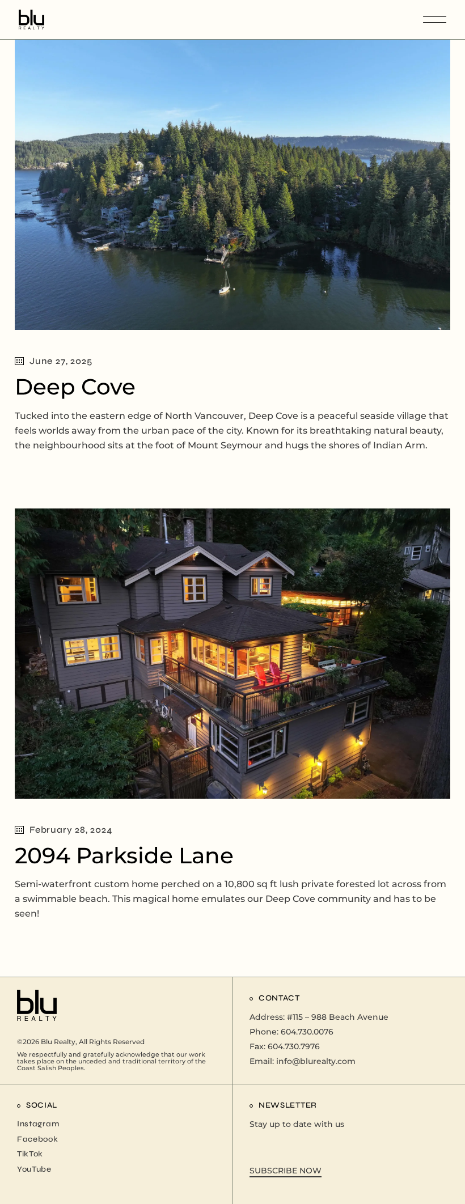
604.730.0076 (307, 1032)
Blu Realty (58, 1041)
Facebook (37, 1139)
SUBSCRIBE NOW (286, 1170)
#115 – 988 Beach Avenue (337, 1017)
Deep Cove (75, 386)
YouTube (34, 1169)
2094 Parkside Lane (124, 855)
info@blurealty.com (316, 1061)
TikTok (30, 1154)
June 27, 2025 (60, 360)
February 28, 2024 (70, 829)
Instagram (38, 1124)
